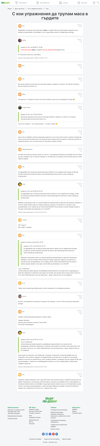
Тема (47, 8)
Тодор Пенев (26, 107)
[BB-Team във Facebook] (43, 434)
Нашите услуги (13, 407)
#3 (81, 81)
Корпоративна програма (15, 416)
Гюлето (24, 220)
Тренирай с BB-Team (14, 411)
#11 (81, 237)
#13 (81, 298)
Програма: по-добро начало (16, 410)
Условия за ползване (35, 439)
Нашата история (34, 409)
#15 (81, 334)
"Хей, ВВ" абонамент (14, 413)
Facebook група (77, 413)
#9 (81, 186)
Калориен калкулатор (57, 414)
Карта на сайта (66, 439)
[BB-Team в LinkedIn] (56, 434)
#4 (81, 96)
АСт (23, 26)
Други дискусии (19, 8)
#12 (81, 285)
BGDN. (24, 40)
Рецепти (53, 418)
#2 (81, 67)
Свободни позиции (34, 417)
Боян (23, 184)
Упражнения (54, 422)
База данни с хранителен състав (60, 416)
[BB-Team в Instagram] (50, 434)
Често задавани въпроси (35, 8)
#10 (81, 222)
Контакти (32, 423)
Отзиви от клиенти (34, 413)
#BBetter (74, 409)
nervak (24, 296)
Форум (10, 8)
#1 (81, 42)
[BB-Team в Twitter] (46, 434)
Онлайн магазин (12, 418)
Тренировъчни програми (58, 420)
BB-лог (31, 422)
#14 (81, 313)
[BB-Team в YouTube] (53, 434)
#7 (81, 151)
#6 (81, 134)
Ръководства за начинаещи (59, 410)
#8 (81, 169)
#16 (81, 376)
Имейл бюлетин (34, 420)
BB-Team (32, 407)
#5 (81, 109)
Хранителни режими (57, 412)
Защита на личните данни (52, 439)
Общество (76, 407)
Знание (53, 407)
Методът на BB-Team (35, 411)
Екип (30, 415)
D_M (23, 283)
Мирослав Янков (27, 149)
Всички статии (55, 429)
